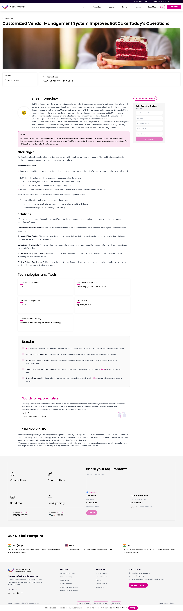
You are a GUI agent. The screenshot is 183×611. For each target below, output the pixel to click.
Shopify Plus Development (69, 587)
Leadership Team (101, 577)
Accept (133, 608)
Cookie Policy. (121, 608)
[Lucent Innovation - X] (22, 593)
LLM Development (66, 583)
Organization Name (139, 495)
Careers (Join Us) (101, 583)
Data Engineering (66, 577)
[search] (162, 7)
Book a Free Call (138, 585)
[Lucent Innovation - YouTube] (13, 593)
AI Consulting (64, 580)
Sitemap (172, 603)
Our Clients (100, 587)
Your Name (91, 495)
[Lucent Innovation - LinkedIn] (9, 593)
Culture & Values (101, 573)
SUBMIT (91, 513)
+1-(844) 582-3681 (141, 1)
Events (98, 580)
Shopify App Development (69, 590)
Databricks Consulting (67, 573)
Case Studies (153, 7)
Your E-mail (91, 503)
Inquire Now (149, 139)
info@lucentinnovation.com (162, 1)
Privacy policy (163, 603)
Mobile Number (136, 503)
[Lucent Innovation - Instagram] (17, 593)
